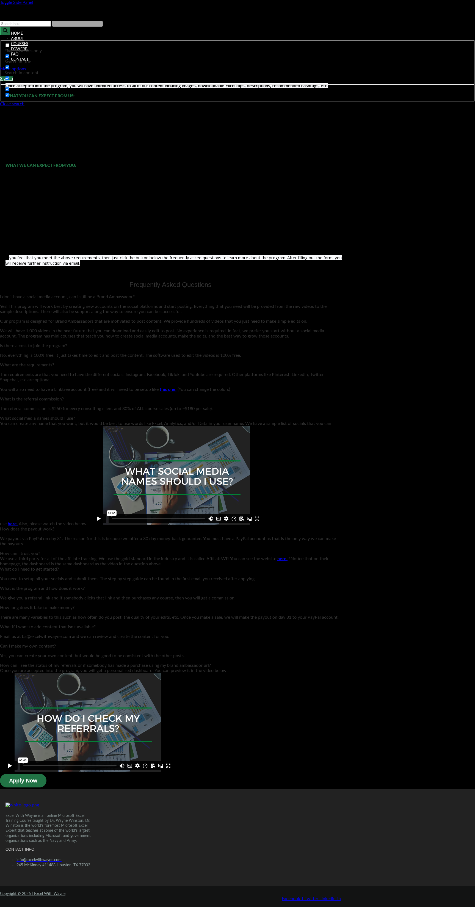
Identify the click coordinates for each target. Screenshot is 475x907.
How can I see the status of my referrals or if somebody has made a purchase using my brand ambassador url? (105, 665)
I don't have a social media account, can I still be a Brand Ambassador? (67, 297)
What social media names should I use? (37, 418)
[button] (170, 297)
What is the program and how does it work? (42, 588)
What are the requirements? (27, 365)
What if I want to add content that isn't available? (48, 627)
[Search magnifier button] (5, 31)
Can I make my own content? (28, 646)
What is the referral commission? (32, 399)
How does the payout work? (27, 529)
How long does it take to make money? (37, 607)
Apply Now (23, 781)
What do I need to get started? (29, 569)
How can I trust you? (20, 553)
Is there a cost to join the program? (33, 346)
